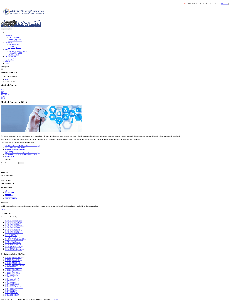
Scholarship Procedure (15, 41)
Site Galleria (54, 299)
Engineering (8, 42)
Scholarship (8, 36)
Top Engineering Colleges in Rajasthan (13, 270)
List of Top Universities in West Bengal (13, 220)
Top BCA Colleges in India (10, 241)
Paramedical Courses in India (11, 233)
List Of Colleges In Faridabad (11, 293)
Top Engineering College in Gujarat (12, 262)
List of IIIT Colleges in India (11, 236)
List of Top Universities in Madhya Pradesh (14, 226)
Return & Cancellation (11, 198)
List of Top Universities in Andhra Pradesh (14, 233)
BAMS (3, 98)
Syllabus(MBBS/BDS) (15, 53)
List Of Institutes (13, 44)
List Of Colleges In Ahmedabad (12, 295)
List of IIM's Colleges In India (11, 248)
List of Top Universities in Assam (12, 232)
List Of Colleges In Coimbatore (11, 281)
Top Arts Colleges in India (10, 250)
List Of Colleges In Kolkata (11, 274)
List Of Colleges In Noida (10, 279)
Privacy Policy (9, 195)
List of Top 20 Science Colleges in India (13, 249)
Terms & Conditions (10, 197)
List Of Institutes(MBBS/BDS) (17, 51)
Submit (22, 163)
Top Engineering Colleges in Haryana (13, 271)
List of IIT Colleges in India (11, 235)
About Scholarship (14, 37)
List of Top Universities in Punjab (12, 223)
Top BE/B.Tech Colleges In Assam (12, 273)
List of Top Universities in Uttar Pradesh (13, 221)
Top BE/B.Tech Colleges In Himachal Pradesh (15, 264)
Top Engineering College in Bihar (12, 268)
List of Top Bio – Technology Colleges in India (15, 239)
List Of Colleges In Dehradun (11, 275)
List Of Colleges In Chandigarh (11, 293)
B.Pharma (4, 93)
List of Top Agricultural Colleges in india (14, 240)
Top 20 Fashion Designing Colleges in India (14, 238)
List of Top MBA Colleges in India (12, 243)
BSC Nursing (5, 94)
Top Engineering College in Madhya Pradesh (15, 264)
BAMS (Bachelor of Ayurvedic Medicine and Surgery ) (21, 154)
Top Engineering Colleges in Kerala (12, 258)
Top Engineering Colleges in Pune (12, 261)
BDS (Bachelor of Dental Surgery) (15, 147)
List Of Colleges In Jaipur (10, 282)
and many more (9, 156)
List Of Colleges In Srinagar (11, 290)
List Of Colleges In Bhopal (10, 286)
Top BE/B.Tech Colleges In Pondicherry (13, 268)
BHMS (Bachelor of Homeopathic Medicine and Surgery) (22, 153)
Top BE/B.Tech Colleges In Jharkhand (13, 273)
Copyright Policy (9, 192)
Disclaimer (8, 194)
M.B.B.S (3, 89)
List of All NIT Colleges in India (12, 234)
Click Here (217, 4)
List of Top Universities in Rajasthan (13, 223)
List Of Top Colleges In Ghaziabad (12, 278)
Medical (7, 49)
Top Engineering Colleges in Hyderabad (13, 261)
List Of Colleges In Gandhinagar (12, 294)
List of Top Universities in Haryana (12, 227)
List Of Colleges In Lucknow (11, 276)
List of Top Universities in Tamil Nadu (13, 222)
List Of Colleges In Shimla (10, 291)
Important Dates (9, 60)
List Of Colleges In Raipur (10, 266)
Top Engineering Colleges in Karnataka (13, 260)
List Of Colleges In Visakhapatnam (12, 276)
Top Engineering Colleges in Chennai (13, 263)
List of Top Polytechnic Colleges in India (14, 246)
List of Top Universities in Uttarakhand (13, 220)
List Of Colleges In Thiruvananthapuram (14, 288)
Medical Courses (13, 55)
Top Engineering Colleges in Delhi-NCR (13, 258)
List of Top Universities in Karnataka (13, 226)
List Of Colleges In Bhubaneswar (12, 284)
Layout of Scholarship (15, 39)
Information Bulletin (11, 56)
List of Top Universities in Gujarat (12, 229)
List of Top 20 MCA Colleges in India (13, 243)
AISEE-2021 (12, 58)
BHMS (3, 96)
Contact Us (8, 63)
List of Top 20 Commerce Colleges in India (14, 249)
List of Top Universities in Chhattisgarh (13, 230)
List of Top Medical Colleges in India (13, 247)
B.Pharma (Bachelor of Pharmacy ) (15, 149)
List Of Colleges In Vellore (10, 280)
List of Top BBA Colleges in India (12, 242)
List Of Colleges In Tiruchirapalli (12, 280)
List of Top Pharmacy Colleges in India (13, 244)
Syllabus (11, 46)
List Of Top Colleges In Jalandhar (12, 283)
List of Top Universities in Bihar (12, 231)
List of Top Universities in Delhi (12, 230)
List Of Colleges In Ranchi (10, 289)
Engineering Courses (14, 48)
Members (7, 61)
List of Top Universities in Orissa (12, 224)
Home (6, 79)
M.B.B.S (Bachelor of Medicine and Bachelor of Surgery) (22, 146)
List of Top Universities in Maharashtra (13, 225)
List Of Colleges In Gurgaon (11, 292)
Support (3, 169)
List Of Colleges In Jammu (10, 290)
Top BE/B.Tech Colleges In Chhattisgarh (13, 270)
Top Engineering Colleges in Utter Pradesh (14, 257)
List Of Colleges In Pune (10, 285)
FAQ (6, 191)
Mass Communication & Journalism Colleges (15, 240)
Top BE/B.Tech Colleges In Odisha (12, 272)
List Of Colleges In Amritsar (11, 283)
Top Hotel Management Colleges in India (14, 237)
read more (4, 209)
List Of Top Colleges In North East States (14, 286)
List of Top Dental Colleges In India (13, 247)
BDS (2, 91)
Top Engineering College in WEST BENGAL (15, 265)
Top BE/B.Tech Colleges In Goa (12, 259)
